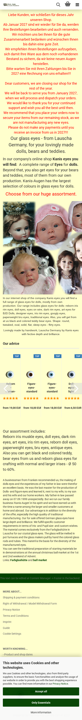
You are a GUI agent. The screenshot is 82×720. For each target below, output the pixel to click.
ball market (40, 560)
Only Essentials (41, 702)
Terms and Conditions (16, 615)
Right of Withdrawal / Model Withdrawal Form (30, 603)
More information (41, 712)
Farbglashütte (18, 560)
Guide (6, 627)
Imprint (7, 621)
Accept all (41, 691)
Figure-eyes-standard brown (31, 387)
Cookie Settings (12, 633)
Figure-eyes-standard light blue (52, 387)
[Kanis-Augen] (9, 5)
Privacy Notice (60, 683)
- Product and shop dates (18, 654)
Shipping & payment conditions (21, 597)
